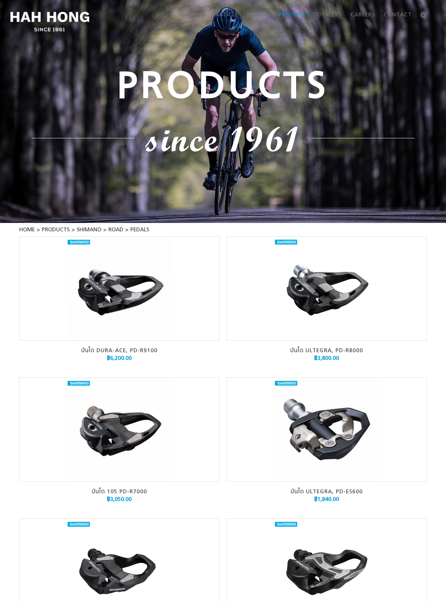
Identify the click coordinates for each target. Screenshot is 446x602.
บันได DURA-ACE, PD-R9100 (119, 350)
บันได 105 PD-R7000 (119, 491)
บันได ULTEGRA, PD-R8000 (326, 350)
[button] (424, 15)
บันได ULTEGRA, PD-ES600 (327, 491)
